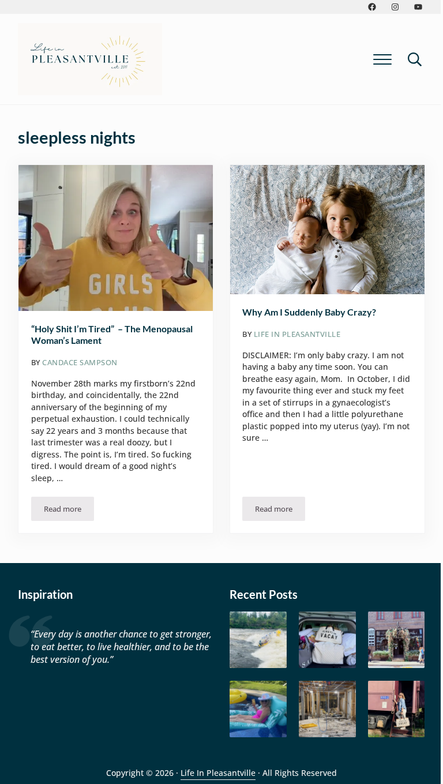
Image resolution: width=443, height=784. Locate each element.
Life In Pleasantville (218, 772)
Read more (69, 511)
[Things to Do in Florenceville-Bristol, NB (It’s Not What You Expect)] (396, 709)
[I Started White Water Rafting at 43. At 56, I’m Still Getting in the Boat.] (258, 640)
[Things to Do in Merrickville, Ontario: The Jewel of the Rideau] (396, 640)
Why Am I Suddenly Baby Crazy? (309, 311)
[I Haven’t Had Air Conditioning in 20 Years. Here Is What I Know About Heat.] (258, 709)
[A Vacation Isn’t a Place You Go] (327, 640)
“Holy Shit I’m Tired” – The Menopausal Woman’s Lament (112, 334)
